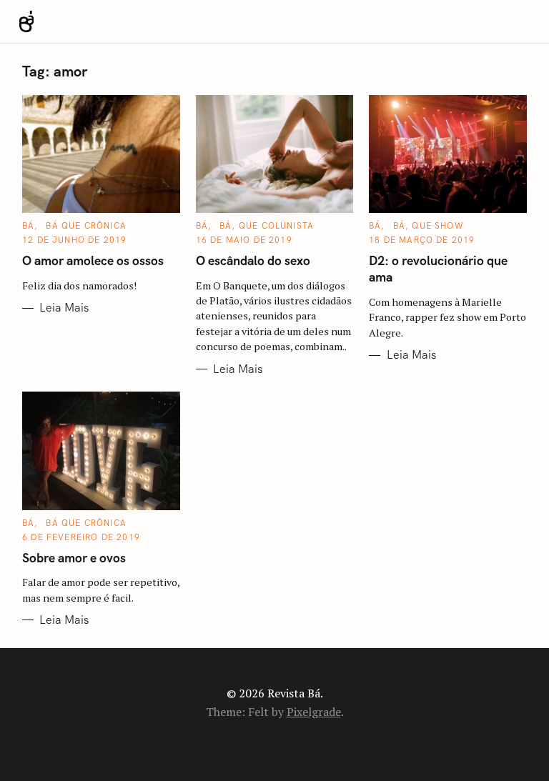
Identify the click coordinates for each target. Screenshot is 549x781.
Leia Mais (64, 307)
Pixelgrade (314, 712)
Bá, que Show (428, 226)
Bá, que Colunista (266, 226)
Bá (28, 226)
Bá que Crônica (86, 226)
